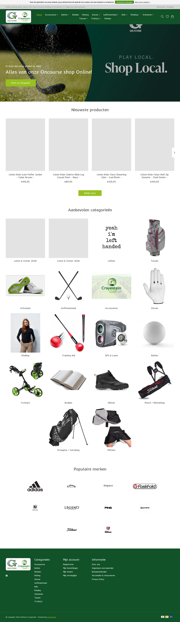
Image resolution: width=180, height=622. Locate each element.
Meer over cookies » (142, 2)
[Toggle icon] (162, 16)
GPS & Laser (111, 355)
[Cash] (162, 617)
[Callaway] (71, 486)
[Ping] (108, 508)
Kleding (25, 355)
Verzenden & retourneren (103, 575)
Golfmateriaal (68, 308)
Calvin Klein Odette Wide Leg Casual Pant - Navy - (68, 176)
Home (39, 14)
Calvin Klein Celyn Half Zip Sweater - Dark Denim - (154, 176)
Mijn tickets (68, 571)
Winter (111, 402)
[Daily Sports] (108, 486)
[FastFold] (144, 486)
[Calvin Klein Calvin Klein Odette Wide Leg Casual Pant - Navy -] (68, 144)
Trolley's (25, 402)
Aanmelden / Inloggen (165, 7)
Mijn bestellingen (70, 568)
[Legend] (71, 508)
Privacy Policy (98, 579)
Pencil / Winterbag (155, 402)
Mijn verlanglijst (70, 575)
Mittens (111, 449)
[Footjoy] (35, 508)
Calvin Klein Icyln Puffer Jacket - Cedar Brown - (25, 176)
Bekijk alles (90, 193)
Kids (36, 586)
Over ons (96, 564)
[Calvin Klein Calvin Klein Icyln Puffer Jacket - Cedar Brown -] (25, 144)
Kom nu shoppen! (20, 82)
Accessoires (111, 308)
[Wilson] (108, 530)
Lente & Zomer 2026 (25, 260)
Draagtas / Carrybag (68, 449)
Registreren (68, 564)
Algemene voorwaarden (102, 568)
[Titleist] (71, 530)
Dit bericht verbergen (124, 2)
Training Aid (68, 355)
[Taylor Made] (144, 508)
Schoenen (25, 308)
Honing (85, 14)
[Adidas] (35, 486)
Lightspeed (52, 617)
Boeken (75, 14)
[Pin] (171, 617)
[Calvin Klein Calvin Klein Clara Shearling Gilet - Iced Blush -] (111, 144)
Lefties (111, 260)
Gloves (154, 308)
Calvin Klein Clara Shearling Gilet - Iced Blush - (111, 176)
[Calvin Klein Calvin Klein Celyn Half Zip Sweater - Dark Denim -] (154, 144)
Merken (107, 18)
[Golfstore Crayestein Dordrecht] (18, 16)
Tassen (154, 260)
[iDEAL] (167, 617)
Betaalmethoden (99, 571)
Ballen (154, 355)
